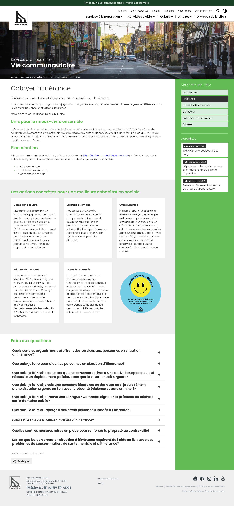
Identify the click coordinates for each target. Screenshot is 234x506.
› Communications (108, 478)
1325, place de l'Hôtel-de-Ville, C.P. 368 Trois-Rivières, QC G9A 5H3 (46, 482)
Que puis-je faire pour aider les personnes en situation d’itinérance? (68, 363)
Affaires (183, 17)
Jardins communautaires (198, 118)
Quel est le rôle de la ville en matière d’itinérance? (53, 420)
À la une (122, 11)
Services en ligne (204, 11)
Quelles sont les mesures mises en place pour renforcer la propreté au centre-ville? (81, 430)
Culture (165, 17)
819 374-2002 (61, 487)
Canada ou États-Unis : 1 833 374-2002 (46, 491)
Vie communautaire (57, 76)
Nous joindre (184, 11)
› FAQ (100, 483)
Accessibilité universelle (197, 105)
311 (45, 487)
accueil (14, 76)
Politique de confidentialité (212, 486)
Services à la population (103, 17)
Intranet (159, 486)
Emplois (156, 11)
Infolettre (169, 11)
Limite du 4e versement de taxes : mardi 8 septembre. (117, 2)
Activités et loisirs (140, 17)
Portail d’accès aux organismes (181, 486)
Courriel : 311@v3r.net (36, 495)
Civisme (187, 124)
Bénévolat (189, 111)
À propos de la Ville (210, 17)
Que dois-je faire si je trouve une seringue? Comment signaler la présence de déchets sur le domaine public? (82, 399)
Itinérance (189, 98)
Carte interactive (139, 11)
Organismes (190, 92)
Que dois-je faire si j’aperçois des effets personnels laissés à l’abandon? (71, 410)
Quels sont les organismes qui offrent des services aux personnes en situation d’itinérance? (76, 352)
